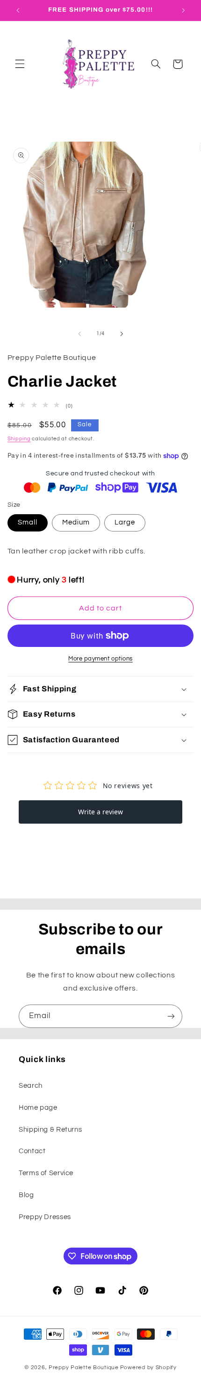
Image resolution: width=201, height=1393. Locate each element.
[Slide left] (79, 333)
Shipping (19, 438)
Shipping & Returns (50, 1129)
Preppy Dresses (45, 1217)
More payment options (100, 659)
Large (125, 522)
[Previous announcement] (17, 10)
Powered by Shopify (148, 1367)
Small (27, 522)
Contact (32, 1151)
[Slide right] (121, 333)
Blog (26, 1195)
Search (31, 1085)
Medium (76, 522)
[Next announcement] (183, 10)
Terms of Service (46, 1173)
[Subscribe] (171, 1016)
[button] (19, 64)
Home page (38, 1107)
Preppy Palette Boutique (84, 1367)
